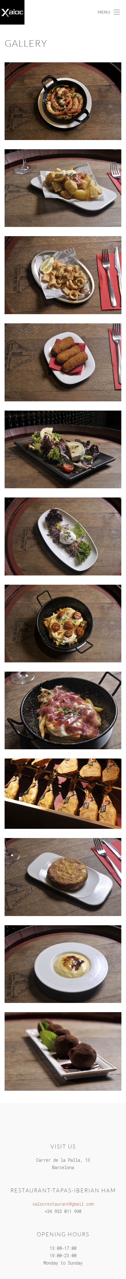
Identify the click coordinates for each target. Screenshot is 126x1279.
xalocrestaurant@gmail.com (63, 1204)
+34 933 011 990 (63, 1211)
